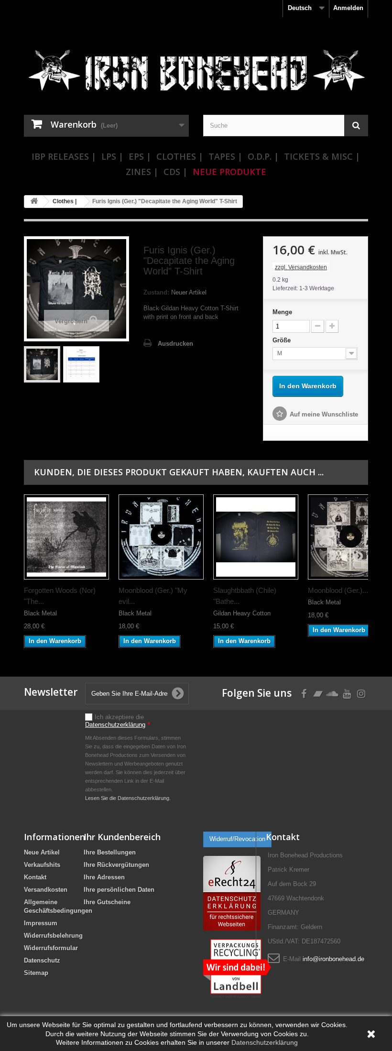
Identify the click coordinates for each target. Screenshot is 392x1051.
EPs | (140, 156)
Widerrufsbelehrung (53, 935)
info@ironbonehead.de (333, 959)
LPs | (112, 156)
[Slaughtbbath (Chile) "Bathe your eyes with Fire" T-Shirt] (255, 537)
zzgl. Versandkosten (301, 267)
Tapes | (225, 156)
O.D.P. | (263, 156)
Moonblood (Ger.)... (338, 590)
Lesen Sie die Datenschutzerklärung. (128, 798)
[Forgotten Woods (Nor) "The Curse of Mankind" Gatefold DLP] (66, 537)
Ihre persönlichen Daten (119, 889)
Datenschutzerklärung (115, 724)
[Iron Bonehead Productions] (196, 73)
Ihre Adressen (104, 877)
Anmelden (348, 7)
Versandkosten (45, 889)
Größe (282, 340)
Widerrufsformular (51, 948)
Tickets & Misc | (322, 156)
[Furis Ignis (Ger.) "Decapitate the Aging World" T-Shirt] (42, 364)
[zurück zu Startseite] (34, 202)
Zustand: (156, 292)
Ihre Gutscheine (107, 902)
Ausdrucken (175, 343)
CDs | (175, 171)
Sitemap (36, 972)
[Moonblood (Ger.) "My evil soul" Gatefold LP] (161, 537)
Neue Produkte (229, 171)
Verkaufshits (42, 864)
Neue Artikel (42, 852)
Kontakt (35, 877)
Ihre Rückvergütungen (116, 864)
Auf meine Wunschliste (324, 414)
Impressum (40, 923)
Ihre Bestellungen (110, 852)
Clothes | (179, 156)
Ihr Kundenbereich (122, 837)
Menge (282, 312)
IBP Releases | (64, 156)
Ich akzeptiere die (117, 720)
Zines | (142, 171)
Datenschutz (42, 960)
